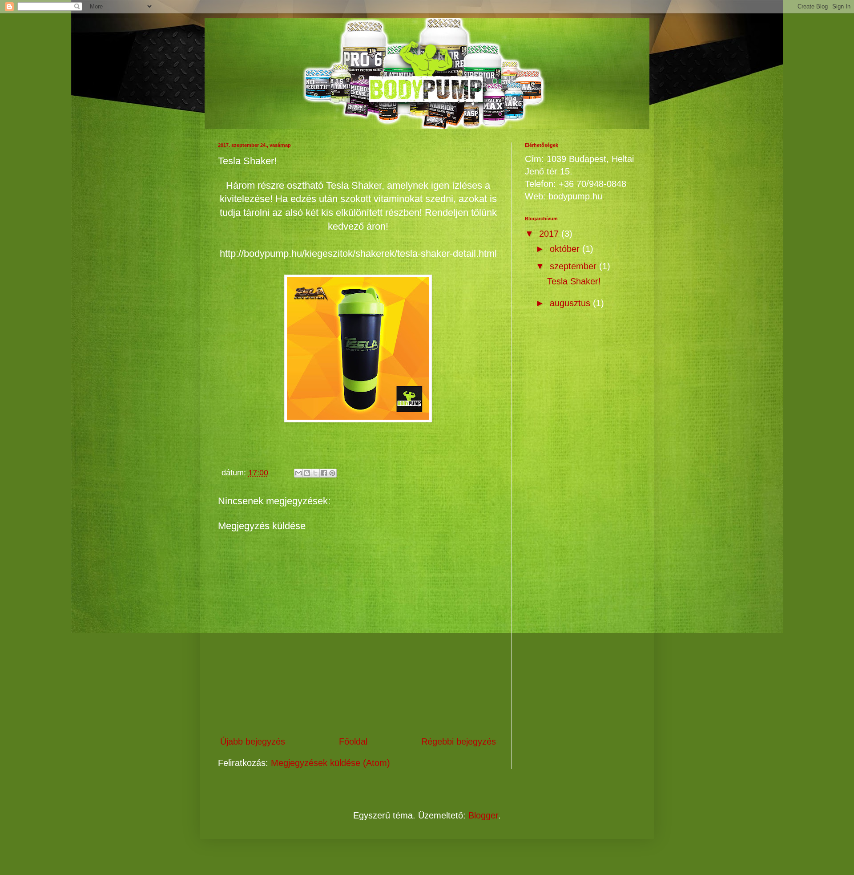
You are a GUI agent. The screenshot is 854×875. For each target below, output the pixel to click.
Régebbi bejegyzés (458, 741)
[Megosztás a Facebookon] (323, 473)
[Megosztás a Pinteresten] (332, 473)
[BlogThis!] (306, 473)
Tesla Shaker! (574, 281)
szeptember (574, 266)
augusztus (571, 303)
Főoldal (353, 741)
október (566, 249)
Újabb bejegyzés (252, 741)
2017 (550, 234)
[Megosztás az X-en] (315, 473)
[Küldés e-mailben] (298, 473)
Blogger (483, 815)
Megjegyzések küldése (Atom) (330, 763)
